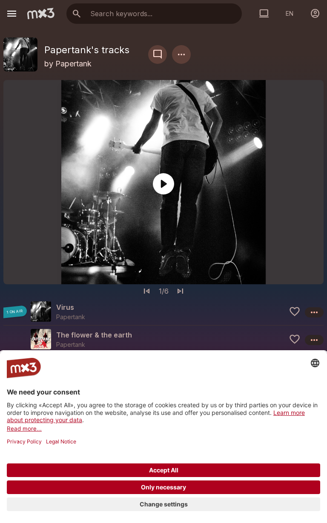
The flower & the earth (94, 335)
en (289, 13)
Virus (65, 307)
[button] (163, 311)
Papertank (73, 63)
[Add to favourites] (294, 311)
